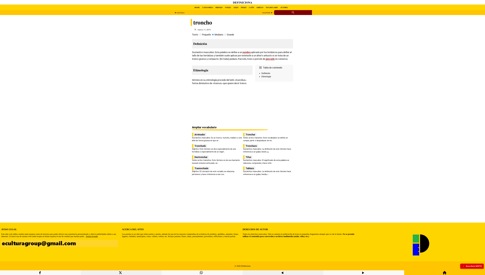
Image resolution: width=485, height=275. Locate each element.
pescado (270, 59)
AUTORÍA (284, 7)
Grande (230, 34)
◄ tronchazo (179, 13)
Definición (265, 73)
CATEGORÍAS (207, 7)
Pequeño (206, 34)
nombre (247, 52)
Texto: (195, 34)
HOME (197, 7)
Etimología (266, 76)
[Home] (444, 274)
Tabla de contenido (272, 67)
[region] (274, 104)
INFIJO (243, 7)
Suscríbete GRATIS (474, 266)
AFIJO (235, 7)
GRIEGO (260, 7)
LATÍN (251, 7)
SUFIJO (228, 7)
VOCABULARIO (272, 7)
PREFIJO (219, 7)
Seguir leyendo (92, 236)
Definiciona (242, 2)
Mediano (219, 34)
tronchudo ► (267, 13)
